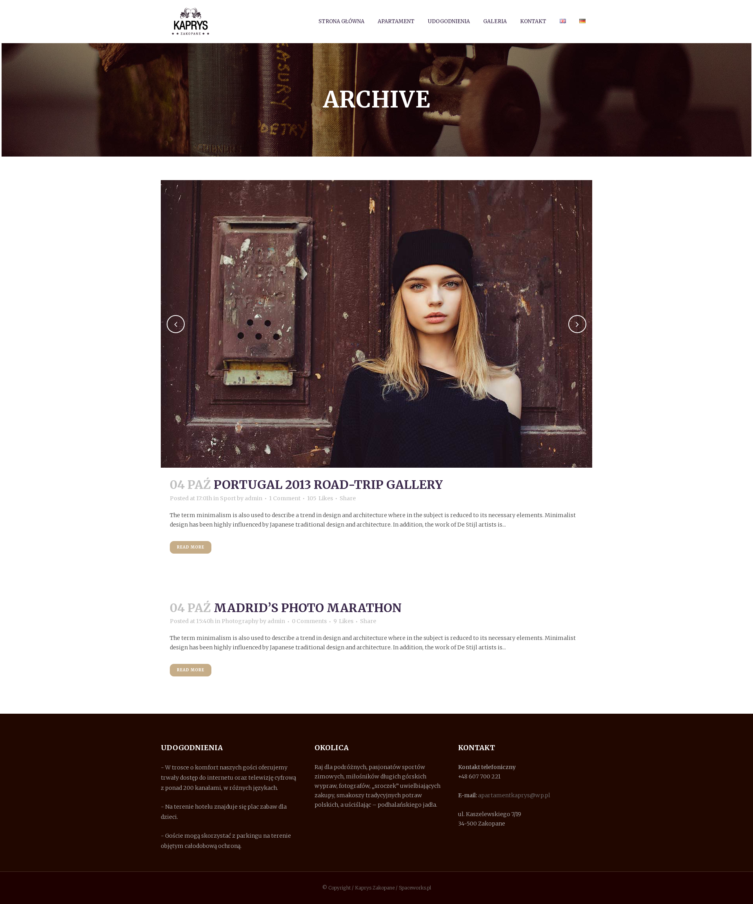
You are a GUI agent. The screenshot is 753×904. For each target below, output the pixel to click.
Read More (190, 547)
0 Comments (309, 621)
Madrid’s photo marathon (308, 607)
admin (253, 498)
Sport (228, 498)
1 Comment (284, 498)
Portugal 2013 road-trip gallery (328, 484)
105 (320, 498)
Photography (240, 621)
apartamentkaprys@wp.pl (514, 795)
